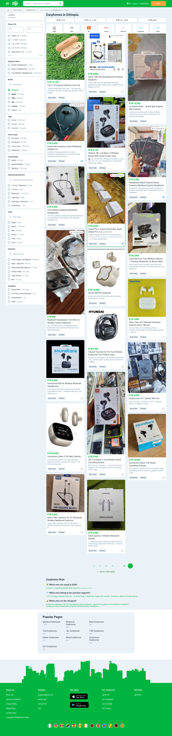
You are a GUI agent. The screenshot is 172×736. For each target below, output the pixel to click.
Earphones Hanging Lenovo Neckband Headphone (111, 604)
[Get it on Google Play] (79, 705)
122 (124, 566)
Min (10, 29)
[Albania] (116, 726)
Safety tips (42, 699)
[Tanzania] (68, 726)
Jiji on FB (105, 695)
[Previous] (81, 565)
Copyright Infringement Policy (17, 717)
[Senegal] (80, 726)
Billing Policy (11, 708)
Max (29, 29)
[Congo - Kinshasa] (104, 726)
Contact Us (42, 704)
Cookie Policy (11, 713)
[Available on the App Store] (79, 697)
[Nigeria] (50, 726)
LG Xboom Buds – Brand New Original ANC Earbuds (91, 596)
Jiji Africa (137, 695)
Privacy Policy (11, 704)
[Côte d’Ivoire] (86, 726)
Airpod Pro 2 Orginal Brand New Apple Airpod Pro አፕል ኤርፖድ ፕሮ (69, 588)
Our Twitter (106, 708)
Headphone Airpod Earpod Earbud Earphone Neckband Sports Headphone (72, 606)
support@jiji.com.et (45, 695)
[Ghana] (74, 726)
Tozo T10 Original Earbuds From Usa (59, 596)
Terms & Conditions (13, 699)
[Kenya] (56, 726)
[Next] (130, 565)
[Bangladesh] (92, 726)
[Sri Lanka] (98, 726)
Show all (14, 90)
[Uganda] (62, 726)
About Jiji (9, 695)
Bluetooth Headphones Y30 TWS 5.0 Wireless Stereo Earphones (69, 604)
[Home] (15, 3)
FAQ (39, 708)
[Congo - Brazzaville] (110, 726)
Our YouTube (107, 704)
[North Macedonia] (122, 726)
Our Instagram (107, 699)
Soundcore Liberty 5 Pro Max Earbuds (124, 596)
